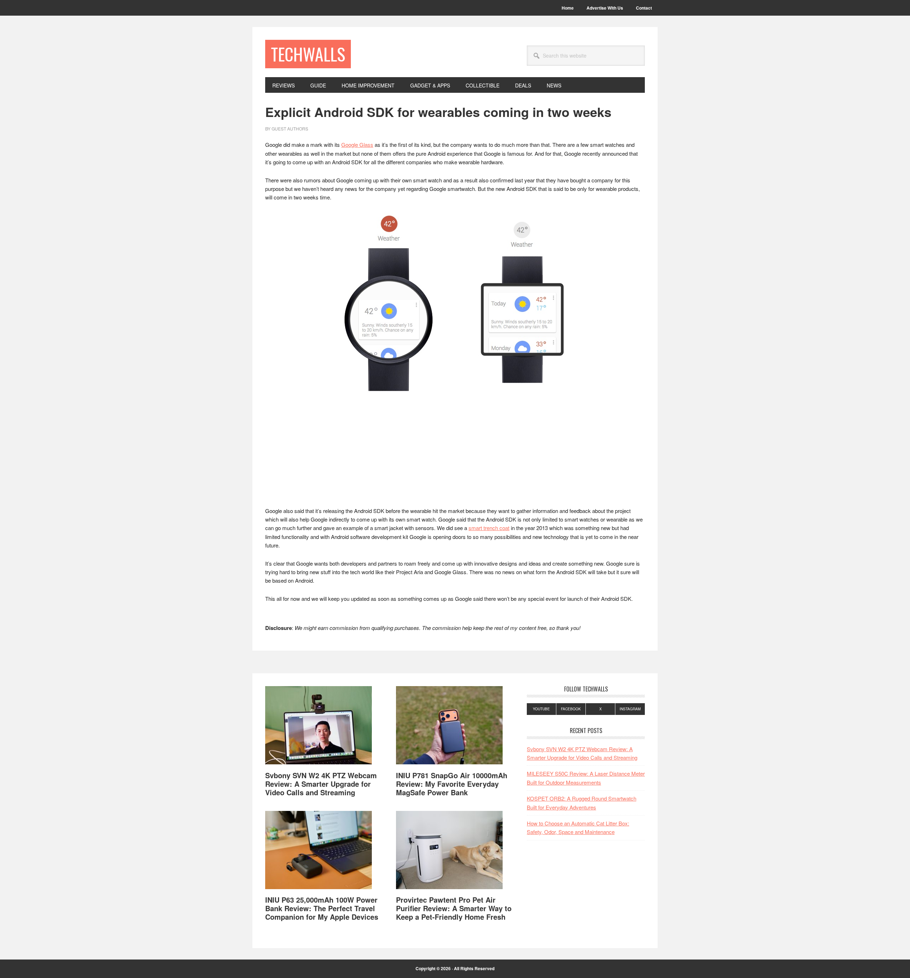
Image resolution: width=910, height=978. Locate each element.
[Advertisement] (455, 454)
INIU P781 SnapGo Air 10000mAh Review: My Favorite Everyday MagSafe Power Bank (451, 783)
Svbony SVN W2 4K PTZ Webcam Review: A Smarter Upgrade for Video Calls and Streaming (321, 783)
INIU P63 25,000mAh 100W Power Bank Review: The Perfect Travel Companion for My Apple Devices (321, 908)
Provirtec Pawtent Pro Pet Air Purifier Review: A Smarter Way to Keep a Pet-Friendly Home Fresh (454, 908)
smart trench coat (489, 527)
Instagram (630, 708)
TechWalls (308, 53)
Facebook (571, 708)
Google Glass (357, 144)
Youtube (541, 708)
